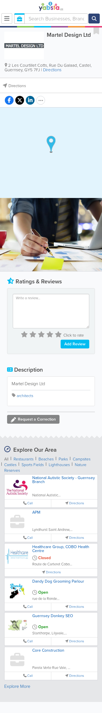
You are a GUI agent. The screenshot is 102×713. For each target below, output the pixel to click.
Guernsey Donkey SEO (52, 616)
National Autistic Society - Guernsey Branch (63, 480)
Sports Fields (33, 465)
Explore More (17, 686)
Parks (63, 459)
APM (36, 512)
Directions (52, 70)
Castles (10, 465)
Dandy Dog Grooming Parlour (58, 581)
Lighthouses (59, 465)
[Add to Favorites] (96, 30)
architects (25, 396)
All (6, 459)
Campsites (81, 459)
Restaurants (23, 459)
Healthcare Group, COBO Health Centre (60, 549)
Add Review (75, 344)
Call (30, 503)
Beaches (46, 459)
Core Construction (48, 650)
